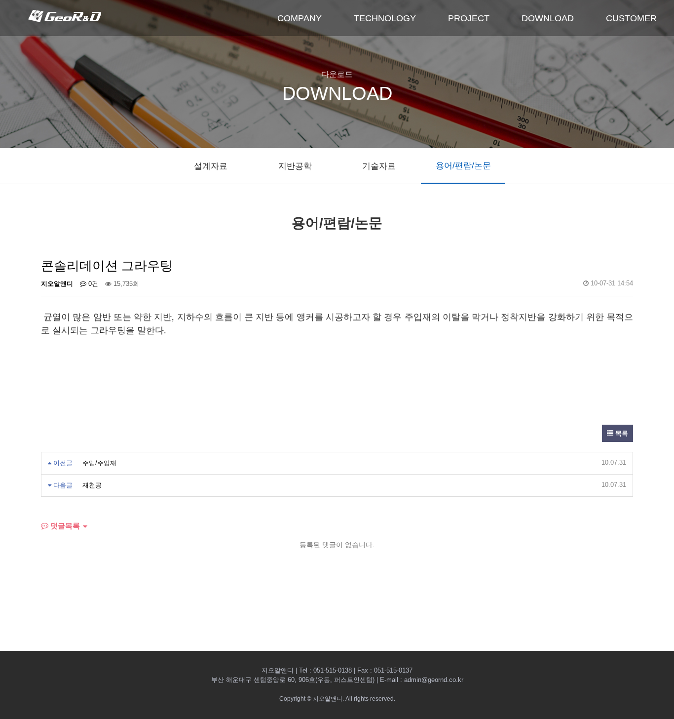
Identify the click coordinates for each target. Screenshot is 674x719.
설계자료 (210, 166)
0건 (92, 283)
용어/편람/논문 (463, 165)
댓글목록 (64, 525)
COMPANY (299, 18)
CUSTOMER (631, 18)
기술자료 (379, 166)
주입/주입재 (99, 463)
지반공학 (295, 166)
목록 (620, 433)
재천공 (92, 485)
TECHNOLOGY (385, 18)
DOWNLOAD (548, 18)
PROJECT (468, 18)
